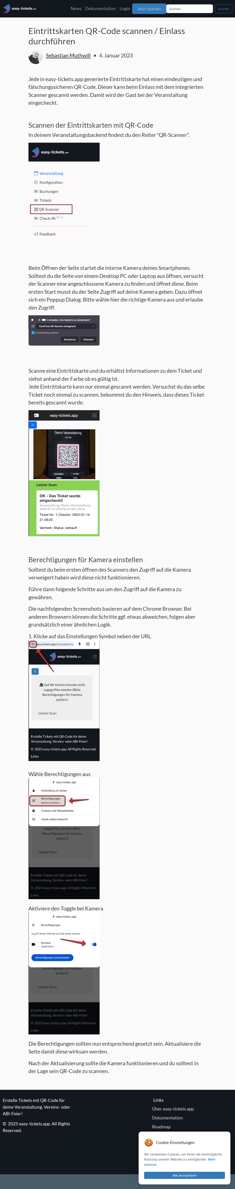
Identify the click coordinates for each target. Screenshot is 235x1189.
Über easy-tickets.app (173, 1108)
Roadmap (162, 1126)
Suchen (223, 8)
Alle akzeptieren (185, 1175)
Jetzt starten (149, 8)
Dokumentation (100, 8)
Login (125, 8)
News (76, 8)
